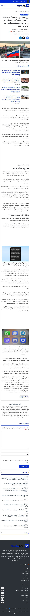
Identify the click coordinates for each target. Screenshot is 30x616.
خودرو (26, 592)
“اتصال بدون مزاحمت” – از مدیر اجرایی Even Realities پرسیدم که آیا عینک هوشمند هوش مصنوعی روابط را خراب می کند (11, 80)
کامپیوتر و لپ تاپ (19, 11)
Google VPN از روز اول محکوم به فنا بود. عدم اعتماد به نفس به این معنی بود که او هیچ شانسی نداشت (11, 72)
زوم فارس (25, 11)
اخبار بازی (27, 571)
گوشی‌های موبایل (24, 597)
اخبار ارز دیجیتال (25, 573)
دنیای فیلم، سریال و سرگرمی (21, 590)
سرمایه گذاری (26, 577)
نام (28, 448)
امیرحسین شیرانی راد (23, 29)
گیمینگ (26, 602)
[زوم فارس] (23, 5)
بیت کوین (27, 575)
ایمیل (28, 454)
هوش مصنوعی (25, 600)
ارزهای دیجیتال (25, 588)
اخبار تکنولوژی (23, 396)
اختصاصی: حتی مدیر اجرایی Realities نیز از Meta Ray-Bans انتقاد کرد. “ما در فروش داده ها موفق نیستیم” (10, 89)
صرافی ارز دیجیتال (25, 580)
